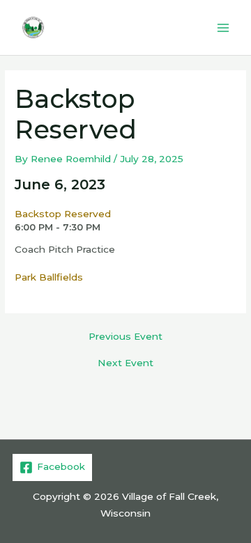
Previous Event (125, 337)
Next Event (125, 363)
